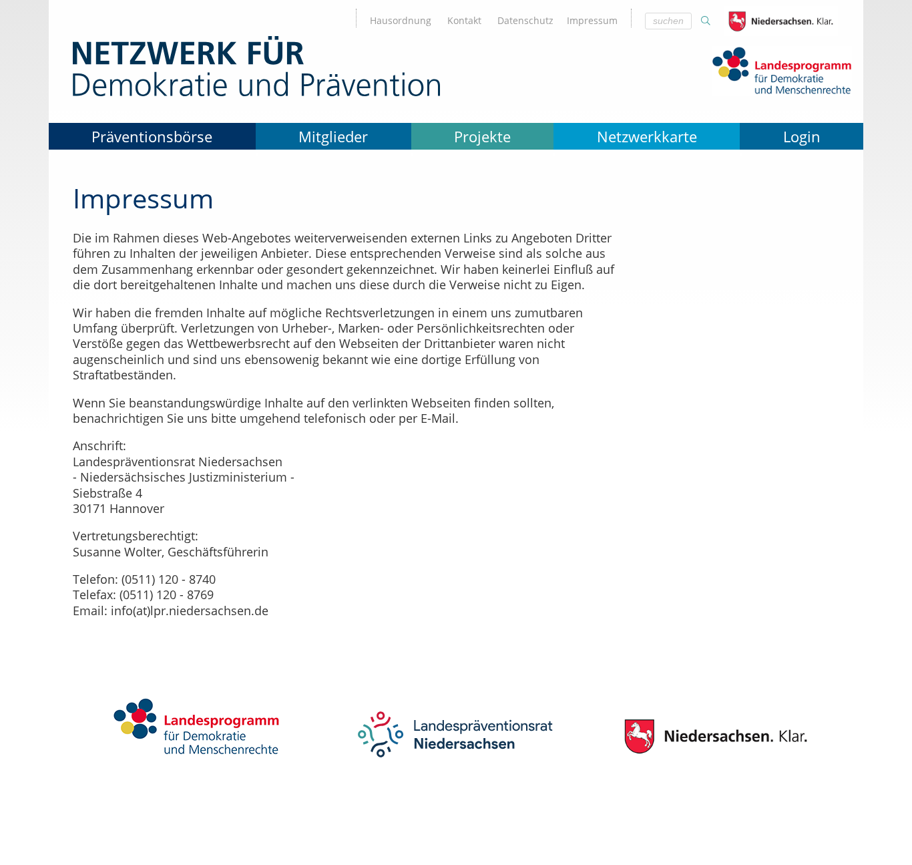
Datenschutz (525, 20)
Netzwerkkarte (647, 136)
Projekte (482, 136)
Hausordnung (400, 20)
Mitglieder (333, 136)
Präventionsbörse (151, 136)
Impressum (592, 20)
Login (802, 136)
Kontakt (464, 20)
